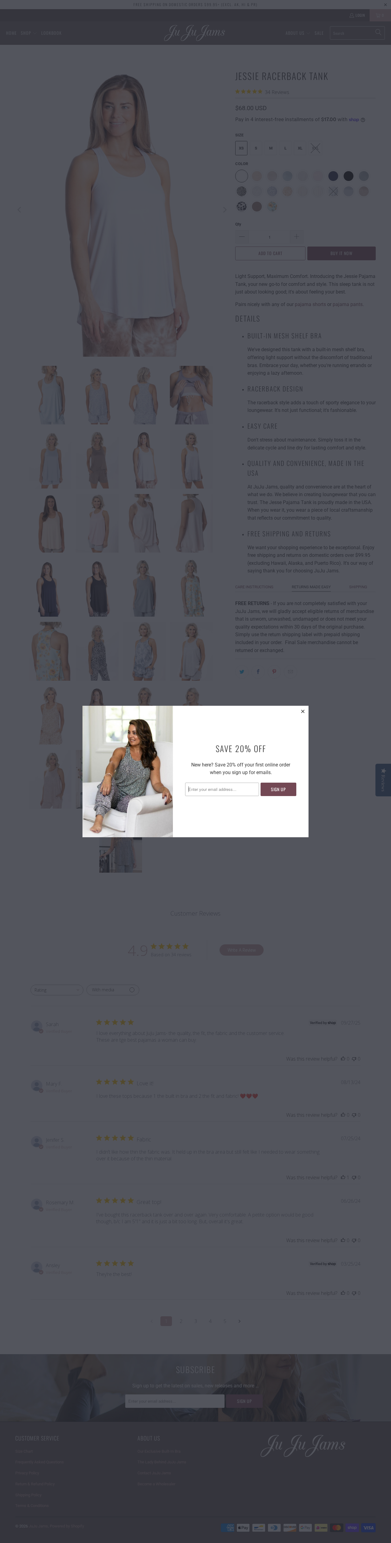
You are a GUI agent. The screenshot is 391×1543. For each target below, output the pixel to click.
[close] (303, 711)
